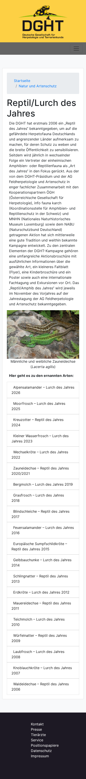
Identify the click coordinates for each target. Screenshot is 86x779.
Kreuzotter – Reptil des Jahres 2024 (37, 422)
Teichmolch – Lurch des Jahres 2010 (38, 622)
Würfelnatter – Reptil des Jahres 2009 (39, 638)
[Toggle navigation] (76, 48)
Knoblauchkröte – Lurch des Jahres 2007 (41, 670)
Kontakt (37, 724)
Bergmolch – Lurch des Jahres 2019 (43, 484)
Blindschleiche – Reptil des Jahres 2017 (40, 514)
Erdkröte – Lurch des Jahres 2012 (41, 592)
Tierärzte (38, 734)
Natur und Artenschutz (38, 86)
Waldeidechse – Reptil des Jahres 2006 (40, 686)
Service (37, 740)
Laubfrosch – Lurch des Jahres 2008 (37, 654)
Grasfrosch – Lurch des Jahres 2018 (37, 498)
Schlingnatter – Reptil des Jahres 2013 (39, 579)
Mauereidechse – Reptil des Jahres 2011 (41, 606)
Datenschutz (41, 750)
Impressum (40, 756)
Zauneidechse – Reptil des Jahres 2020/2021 (40, 471)
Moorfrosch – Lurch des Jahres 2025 (38, 406)
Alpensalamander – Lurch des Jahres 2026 (42, 390)
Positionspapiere (45, 745)
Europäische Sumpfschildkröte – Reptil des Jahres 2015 (39, 546)
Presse (36, 729)
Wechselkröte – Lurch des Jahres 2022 (39, 455)
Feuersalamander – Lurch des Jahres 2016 (42, 530)
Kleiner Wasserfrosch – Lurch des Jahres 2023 (40, 438)
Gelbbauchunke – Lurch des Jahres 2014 (41, 562)
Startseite (22, 80)
